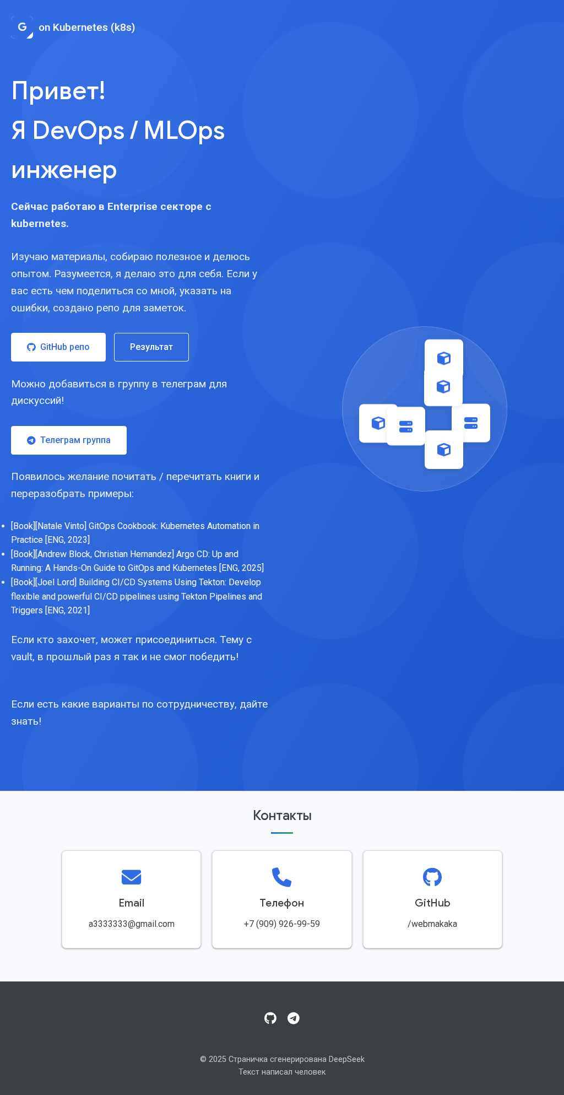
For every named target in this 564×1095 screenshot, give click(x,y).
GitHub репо (65, 347)
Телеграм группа (75, 440)
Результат (151, 347)
